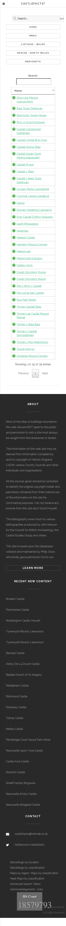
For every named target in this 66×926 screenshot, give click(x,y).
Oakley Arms (25, 265)
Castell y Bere (25, 171)
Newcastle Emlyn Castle (21, 794)
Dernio (21, 203)
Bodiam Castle (15, 599)
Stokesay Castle (16, 707)
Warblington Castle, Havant (23, 620)
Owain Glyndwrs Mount (31, 279)
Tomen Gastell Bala (29, 306)
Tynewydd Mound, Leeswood (24, 631)
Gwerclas (22, 230)
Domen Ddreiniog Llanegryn (34, 210)
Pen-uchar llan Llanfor (30, 293)
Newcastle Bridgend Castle (23, 804)
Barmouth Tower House (31, 115)
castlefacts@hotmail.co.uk (31, 833)
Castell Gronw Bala (28, 147)
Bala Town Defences (29, 108)
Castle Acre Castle (17, 761)
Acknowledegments (22, 889)
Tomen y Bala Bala (28, 324)
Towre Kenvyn (26, 349)
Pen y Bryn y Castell (29, 286)
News (37, 884)
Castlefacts (33, 3)
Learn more (33, 568)
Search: (33, 75)
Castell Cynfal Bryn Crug (32, 140)
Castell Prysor (25, 164)
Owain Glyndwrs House (31, 272)
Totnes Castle (14, 718)
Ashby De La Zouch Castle (22, 664)
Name (18, 90)
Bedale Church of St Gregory (24, 674)
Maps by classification (44, 873)
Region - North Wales (33, 53)
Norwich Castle (15, 772)
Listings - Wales (33, 44)
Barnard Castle (15, 653)
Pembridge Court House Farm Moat (28, 739)
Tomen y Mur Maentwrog (32, 342)
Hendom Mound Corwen (32, 244)
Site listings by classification (27, 867)
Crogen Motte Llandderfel (33, 189)
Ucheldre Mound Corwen (32, 356)
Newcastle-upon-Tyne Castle (24, 750)
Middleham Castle (17, 685)
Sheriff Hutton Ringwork (20, 783)
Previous (23, 373)
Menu (33, 35)
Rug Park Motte (26, 299)
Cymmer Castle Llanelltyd (33, 196)
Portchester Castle (17, 609)
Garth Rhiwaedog (27, 223)
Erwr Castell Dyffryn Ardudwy (35, 217)
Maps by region (19, 873)
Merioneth (33, 61)
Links (40, 889)
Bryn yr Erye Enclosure (31, 122)
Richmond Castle (16, 696)
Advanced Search (21, 884)
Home (33, 27)
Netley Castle (14, 729)
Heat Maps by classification (27, 878)
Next (45, 373)
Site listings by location (24, 862)
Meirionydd (23, 251)
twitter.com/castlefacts (29, 844)
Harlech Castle (26, 237)
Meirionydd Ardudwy (29, 258)
